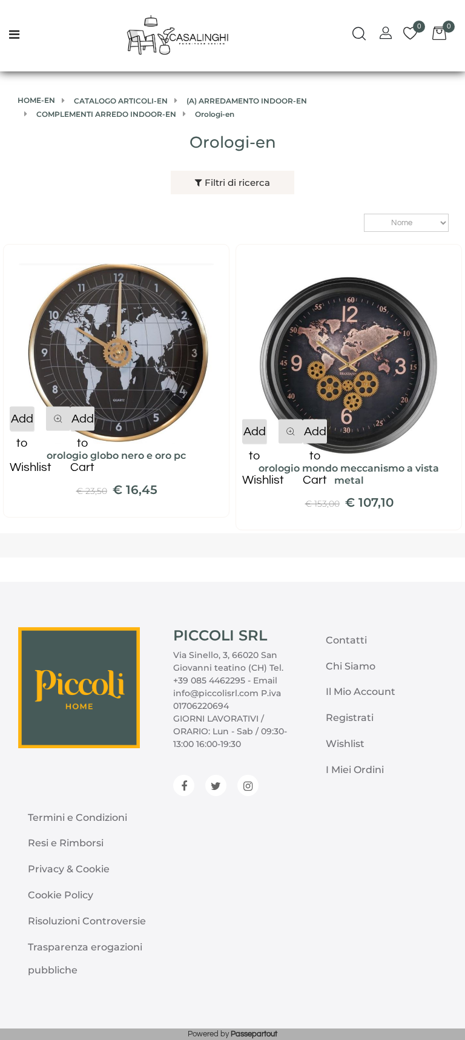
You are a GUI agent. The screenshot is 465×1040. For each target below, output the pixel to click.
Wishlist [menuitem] (345, 743)
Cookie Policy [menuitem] (60, 895)
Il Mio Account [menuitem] (360, 691)
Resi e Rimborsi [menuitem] (66, 843)
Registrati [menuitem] (350, 717)
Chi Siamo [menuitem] (350, 666)
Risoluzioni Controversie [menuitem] (87, 921)
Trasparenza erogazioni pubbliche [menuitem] (85, 958)
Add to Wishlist (22, 422)
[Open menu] (14, 35)
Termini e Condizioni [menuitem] (77, 817)
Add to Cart (82, 422)
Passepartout (254, 1034)
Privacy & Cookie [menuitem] (69, 869)
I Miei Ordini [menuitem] (355, 769)
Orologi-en (233, 142)
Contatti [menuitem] (346, 640)
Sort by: (358, 223)
